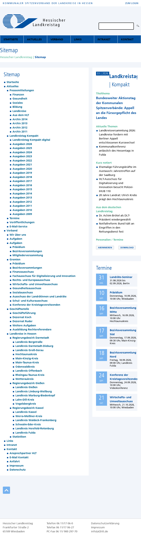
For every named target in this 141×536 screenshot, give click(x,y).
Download (127, 247)
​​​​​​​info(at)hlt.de (99, 531)
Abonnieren (105, 247)
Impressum (98, 527)
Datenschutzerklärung (105, 523)
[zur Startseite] (34, 22)
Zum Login (131, 3)
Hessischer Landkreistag (16, 57)
